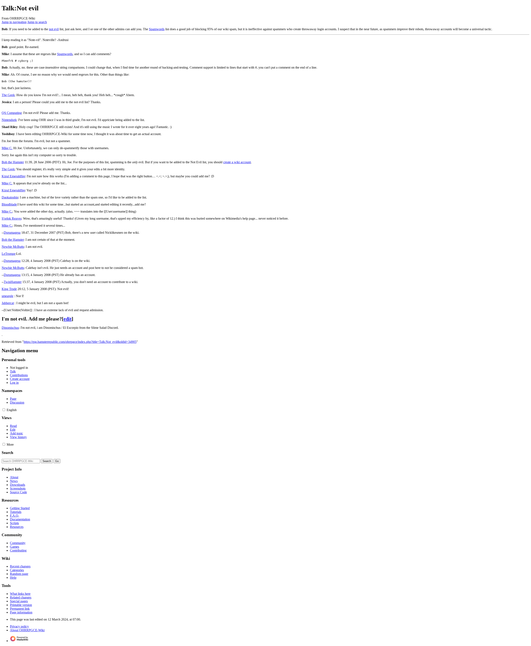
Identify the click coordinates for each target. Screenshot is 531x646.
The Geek (8, 95)
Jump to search (37, 22)
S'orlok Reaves (11, 218)
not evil (54, 29)
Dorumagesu (12, 232)
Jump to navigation (14, 22)
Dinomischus (10, 327)
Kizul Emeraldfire (13, 176)
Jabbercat (8, 303)
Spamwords (156, 29)
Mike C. (7, 148)
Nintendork (9, 120)
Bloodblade (9, 204)
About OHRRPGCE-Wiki (27, 630)
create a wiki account (237, 162)
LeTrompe (8, 253)
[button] (3, 409)
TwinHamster (13, 282)
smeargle (7, 296)
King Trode (9, 289)
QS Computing (12, 113)
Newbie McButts (13, 246)
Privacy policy (19, 626)
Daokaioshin (10, 197)
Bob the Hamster (13, 162)
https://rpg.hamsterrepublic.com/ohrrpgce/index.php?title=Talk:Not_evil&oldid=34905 (80, 342)
